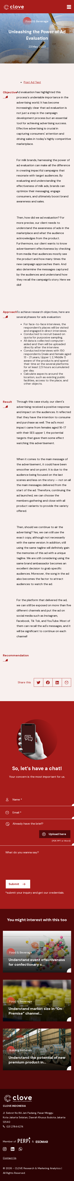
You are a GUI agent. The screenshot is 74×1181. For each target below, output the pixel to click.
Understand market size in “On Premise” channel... (35, 1011)
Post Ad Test (32, 82)
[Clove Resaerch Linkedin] (4, 1149)
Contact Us (9, 1158)
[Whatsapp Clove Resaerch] (20, 1149)
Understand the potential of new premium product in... (37, 1060)
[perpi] (24, 1140)
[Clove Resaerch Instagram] (12, 1149)
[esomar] (42, 1140)
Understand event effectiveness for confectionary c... (37, 962)
